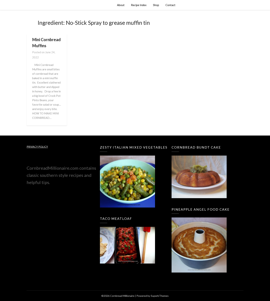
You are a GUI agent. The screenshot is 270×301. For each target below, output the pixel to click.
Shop (156, 5)
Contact (170, 5)
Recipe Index (139, 5)
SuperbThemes (160, 295)
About (121, 5)
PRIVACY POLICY (37, 146)
